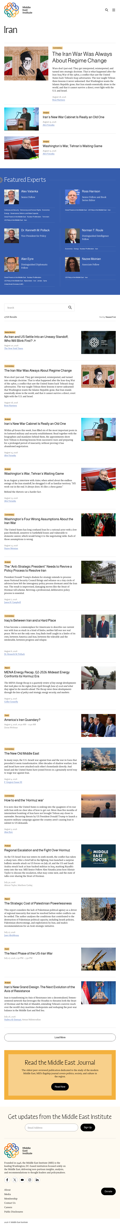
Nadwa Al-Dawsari (12, 1019)
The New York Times (13, 348)
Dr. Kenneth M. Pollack (14, 654)
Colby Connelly (11, 702)
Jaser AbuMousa (11, 935)
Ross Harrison (58, 100)
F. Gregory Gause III (13, 782)
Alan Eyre (8, 832)
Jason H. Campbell (12, 602)
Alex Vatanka (48, 125)
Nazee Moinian (11, 548)
